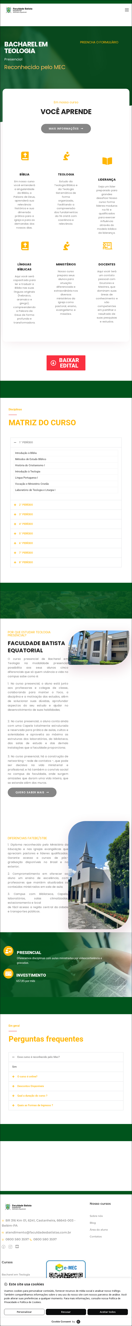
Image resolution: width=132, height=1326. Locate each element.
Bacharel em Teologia (16, 1274)
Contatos (96, 1236)
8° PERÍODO (26, 562)
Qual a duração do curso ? (32, 1095)
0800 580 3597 (17, 1239)
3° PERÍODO (26, 514)
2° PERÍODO (26, 504)
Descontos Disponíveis (30, 1086)
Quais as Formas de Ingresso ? (35, 1105)
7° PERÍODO (26, 552)
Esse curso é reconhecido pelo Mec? (38, 1057)
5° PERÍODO (26, 533)
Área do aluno (99, 1229)
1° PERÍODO (26, 442)
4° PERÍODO (26, 523)
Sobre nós (96, 1216)
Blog (93, 1222)
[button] (66, 442)
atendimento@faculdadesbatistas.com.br (38, 1232)
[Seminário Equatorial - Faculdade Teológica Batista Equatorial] (28, 9)
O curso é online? (27, 1076)
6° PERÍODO (26, 543)
